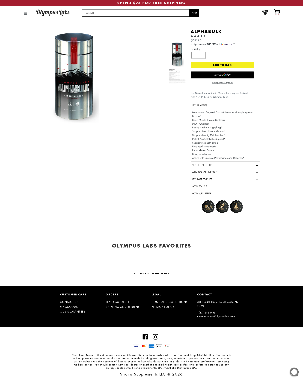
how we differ (225, 193)
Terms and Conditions (170, 302)
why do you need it (225, 172)
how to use (225, 186)
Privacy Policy (163, 307)
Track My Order (118, 302)
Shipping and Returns (123, 307)
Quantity (195, 49)
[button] (199, 36)
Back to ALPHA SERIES (154, 273)
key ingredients (225, 179)
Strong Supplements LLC (143, 374)
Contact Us (69, 302)
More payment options (222, 82)
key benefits (224, 105)
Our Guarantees (72, 311)
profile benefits (225, 165)
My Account (70, 307)
